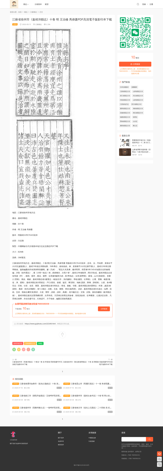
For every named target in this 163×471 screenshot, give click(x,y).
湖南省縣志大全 (138, 108)
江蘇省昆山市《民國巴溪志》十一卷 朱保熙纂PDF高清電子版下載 (86, 383)
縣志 (25, 4)
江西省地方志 (124, 104)
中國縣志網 (92, 438)
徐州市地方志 (17, 343)
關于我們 (13, 443)
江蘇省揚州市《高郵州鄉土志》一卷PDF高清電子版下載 (36, 407)
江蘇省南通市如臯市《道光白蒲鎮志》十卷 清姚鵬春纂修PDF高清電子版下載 (36, 383)
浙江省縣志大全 (125, 96)
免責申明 (19, 443)
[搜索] (138, 4)
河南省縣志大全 (125, 100)
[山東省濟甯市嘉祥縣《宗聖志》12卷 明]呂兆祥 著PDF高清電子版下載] (125, 152)
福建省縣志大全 (125, 117)
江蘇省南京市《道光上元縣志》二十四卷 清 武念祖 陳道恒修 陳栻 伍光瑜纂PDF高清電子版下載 (87, 407)
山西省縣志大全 (138, 100)
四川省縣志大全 (136, 104)
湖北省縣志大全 (138, 113)
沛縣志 (40, 343)
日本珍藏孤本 (124, 87)
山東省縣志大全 (138, 91)
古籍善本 (38, 4)
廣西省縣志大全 (125, 125)
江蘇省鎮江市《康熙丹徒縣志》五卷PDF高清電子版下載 (36, 395)
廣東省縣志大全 (125, 108)
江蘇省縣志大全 (30, 343)
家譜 (46, 4)
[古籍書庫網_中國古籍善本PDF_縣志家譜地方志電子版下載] (14, 4)
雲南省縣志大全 (125, 121)
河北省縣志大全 (138, 96)
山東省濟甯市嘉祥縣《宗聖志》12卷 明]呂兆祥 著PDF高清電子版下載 (141, 151)
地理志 (135, 117)
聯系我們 (25, 443)
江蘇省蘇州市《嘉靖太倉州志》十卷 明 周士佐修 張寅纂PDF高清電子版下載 (87, 395)
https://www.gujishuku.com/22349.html (40, 324)
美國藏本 (134, 87)
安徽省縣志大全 (125, 113)
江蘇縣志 (38, 24)
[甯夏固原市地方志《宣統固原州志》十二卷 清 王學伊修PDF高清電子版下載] (125, 142)
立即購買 (104, 309)
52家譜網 (92, 441)
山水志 (135, 121)
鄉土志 (135, 125)
